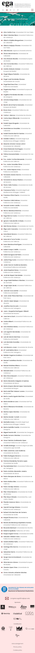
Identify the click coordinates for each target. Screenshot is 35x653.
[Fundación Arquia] (29, 629)
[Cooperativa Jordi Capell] (17, 635)
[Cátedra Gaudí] (3, 629)
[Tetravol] (17, 619)
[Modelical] (17, 613)
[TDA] (32, 607)
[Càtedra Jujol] (11, 629)
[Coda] (29, 613)
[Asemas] (3, 607)
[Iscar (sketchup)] (5, 613)
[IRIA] (19, 629)
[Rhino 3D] (12, 607)
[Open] (32, 10)
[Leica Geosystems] (23, 607)
